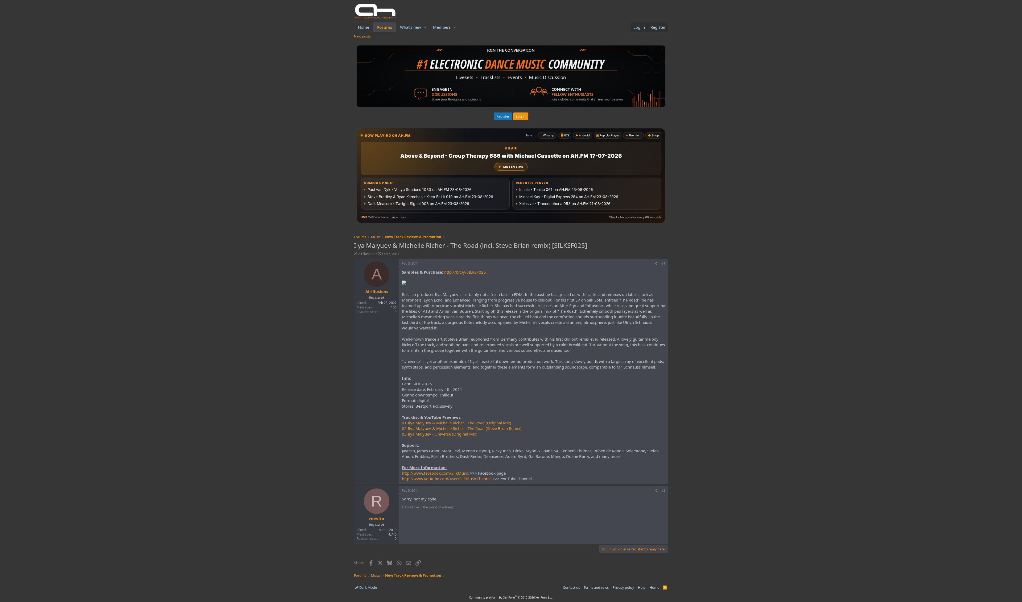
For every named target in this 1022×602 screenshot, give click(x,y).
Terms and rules (596, 587)
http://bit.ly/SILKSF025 (465, 272)
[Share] (656, 264)
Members (442, 27)
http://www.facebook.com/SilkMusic (435, 473)
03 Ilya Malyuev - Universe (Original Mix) (439, 434)
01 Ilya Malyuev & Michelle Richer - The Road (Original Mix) (456, 422)
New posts (362, 36)
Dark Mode (367, 587)
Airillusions (366, 253)
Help (641, 587)
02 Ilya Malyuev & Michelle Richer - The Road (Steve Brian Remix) (462, 428)
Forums (384, 27)
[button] (425, 27)
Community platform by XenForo (511, 597)
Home (363, 27)
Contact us (571, 587)
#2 (663, 490)
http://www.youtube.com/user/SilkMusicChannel (447, 478)
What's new (410, 27)
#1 (663, 263)
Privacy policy (623, 587)
